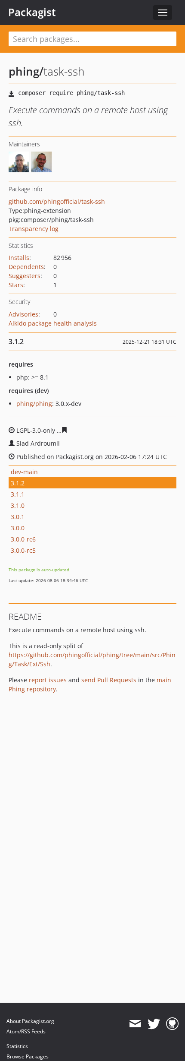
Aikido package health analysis (53, 323)
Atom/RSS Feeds (26, 1031)
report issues (48, 680)
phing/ (26, 71)
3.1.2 (18, 483)
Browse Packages (27, 1056)
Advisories (23, 314)
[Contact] (135, 1024)
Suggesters (24, 276)
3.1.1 (18, 494)
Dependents (26, 267)
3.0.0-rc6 (23, 539)
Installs (19, 257)
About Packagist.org (30, 1021)
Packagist (32, 12)
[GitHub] (172, 1024)
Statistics (17, 1046)
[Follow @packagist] (154, 1024)
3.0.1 (18, 517)
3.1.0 (18, 505)
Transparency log (34, 229)
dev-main (24, 472)
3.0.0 (18, 528)
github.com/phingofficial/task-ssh (57, 201)
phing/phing (34, 403)
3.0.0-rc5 (23, 550)
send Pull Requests (108, 680)
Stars (16, 285)
